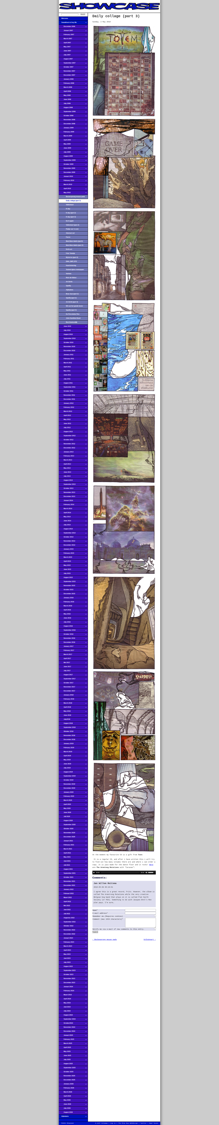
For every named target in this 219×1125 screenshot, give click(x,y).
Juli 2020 (64, 817)
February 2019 (66, 748)
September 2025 (67, 1068)
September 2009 (67, 161)
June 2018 (65, 716)
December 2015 (67, 594)
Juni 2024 (65, 1007)
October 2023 (66, 975)
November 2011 (67, 396)
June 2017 (65, 667)
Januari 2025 (66, 1036)
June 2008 (65, 100)
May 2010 (65, 193)
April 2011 (65, 367)
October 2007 (66, 67)
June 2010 (65, 327)
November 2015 (67, 586)
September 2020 (67, 825)
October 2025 (66, 1072)
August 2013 (66, 481)
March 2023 (65, 947)
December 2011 (67, 400)
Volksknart (70, 205)
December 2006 (67, 27)
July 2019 (65, 768)
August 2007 (66, 59)
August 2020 (66, 821)
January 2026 (66, 1084)
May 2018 (65, 712)
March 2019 (65, 752)
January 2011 (66, 355)
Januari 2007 (66, 31)
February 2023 (66, 942)
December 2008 (67, 124)
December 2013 (67, 497)
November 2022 (67, 930)
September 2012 (67, 436)
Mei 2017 (64, 663)
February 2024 (66, 991)
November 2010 (67, 347)
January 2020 (66, 793)
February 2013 (66, 456)
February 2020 (66, 797)
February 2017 (66, 651)
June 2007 (65, 51)
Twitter (143, 1123)
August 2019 (66, 772)
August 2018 (66, 724)
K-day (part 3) (71, 217)
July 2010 (65, 331)
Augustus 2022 (67, 918)
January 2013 (66, 452)
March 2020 (65, 801)
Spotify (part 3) (71, 310)
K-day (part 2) (71, 213)
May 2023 (65, 955)
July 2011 (64, 379)
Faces (68, 237)
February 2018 (66, 699)
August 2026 (66, 1113)
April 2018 (65, 707)
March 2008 (65, 88)
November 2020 (67, 833)
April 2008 (65, 92)
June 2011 (65, 375)
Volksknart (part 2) (72, 225)
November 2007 (67, 71)
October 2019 (66, 780)
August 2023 (66, 967)
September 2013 (67, 485)
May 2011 (64, 371)
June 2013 (65, 473)
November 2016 (67, 639)
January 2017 (66, 647)
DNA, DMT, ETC (71, 261)
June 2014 (65, 521)
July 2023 (65, 963)
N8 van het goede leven (74, 306)
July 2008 (65, 104)
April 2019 (65, 756)
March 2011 (65, 363)
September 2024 (67, 1019)
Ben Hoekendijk (71, 322)
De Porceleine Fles (72, 314)
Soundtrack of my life (68, 23)
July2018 (64, 720)
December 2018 (67, 740)
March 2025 (65, 1044)
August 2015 (66, 578)
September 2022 (67, 922)
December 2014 (67, 545)
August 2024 (66, 1015)
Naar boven (153, 1123)
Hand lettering (71, 265)
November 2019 (67, 784)
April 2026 (65, 1096)
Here (151, 865)
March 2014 (65, 509)
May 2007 (65, 47)
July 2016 (65, 622)
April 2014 (65, 513)
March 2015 (65, 558)
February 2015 (66, 554)
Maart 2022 (65, 898)
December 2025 (67, 1080)
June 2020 (65, 813)
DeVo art (69, 249)
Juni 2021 (65, 861)
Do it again (70, 221)
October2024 (66, 1023)
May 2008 (65, 96)
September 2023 (67, 971)
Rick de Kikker (71, 278)
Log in (113, 1123)
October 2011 (66, 391)
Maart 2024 (65, 995)
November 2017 (67, 687)
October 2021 (66, 878)
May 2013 (65, 468)
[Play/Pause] (94, 873)
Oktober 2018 (66, 732)
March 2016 (65, 606)
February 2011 (66, 359)
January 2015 (66, 549)
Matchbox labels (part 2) (74, 245)
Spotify (68, 286)
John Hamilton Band (73, 318)
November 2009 (67, 169)
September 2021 (67, 874)
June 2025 (65, 1056)
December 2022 (67, 934)
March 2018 (65, 703)
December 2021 (67, 886)
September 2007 (67, 63)
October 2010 (66, 343)
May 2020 (65, 809)
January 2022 (66, 890)
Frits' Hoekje (70, 253)
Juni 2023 (65, 959)
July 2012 (65, 428)
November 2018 (67, 736)
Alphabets (69, 290)
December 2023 (67, 983)
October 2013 (66, 489)
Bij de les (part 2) (72, 257)
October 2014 (66, 537)
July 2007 (65, 55)
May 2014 (65, 517)
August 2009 (66, 157)
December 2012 (67, 448)
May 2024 (65, 1003)
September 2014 (67, 533)
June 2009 (65, 148)
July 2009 (65, 152)
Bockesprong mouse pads (75, 197)
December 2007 (67, 75)
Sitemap (104, 1123)
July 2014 (65, 525)
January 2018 (66, 695)
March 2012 (65, 412)
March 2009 (65, 136)
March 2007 (65, 39)
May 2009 (65, 144)
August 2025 (66, 1064)
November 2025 (67, 1076)
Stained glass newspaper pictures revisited (75, 270)
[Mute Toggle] (146, 873)
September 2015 (67, 582)
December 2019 (67, 789)
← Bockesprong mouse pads (104, 940)
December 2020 (67, 837)
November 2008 (67, 120)
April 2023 (65, 951)
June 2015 (65, 570)
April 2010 (65, 189)
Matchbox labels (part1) (74, 241)
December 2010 (67, 351)
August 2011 (66, 383)
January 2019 (66, 744)
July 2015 (65, 574)
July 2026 (65, 1109)
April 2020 (65, 805)
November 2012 (67, 444)
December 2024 (67, 1032)
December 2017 (67, 691)
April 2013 (65, 464)
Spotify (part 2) (71, 298)
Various (68, 273)
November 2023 (67, 979)
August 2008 (66, 108)
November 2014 (67, 541)
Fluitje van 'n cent (72, 229)
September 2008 (67, 112)
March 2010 (65, 185)
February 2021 (66, 845)
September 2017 (67, 679)
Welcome (63, 19)
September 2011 (67, 387)
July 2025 (65, 1060)
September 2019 (67, 776)
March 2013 (65, 460)
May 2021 (65, 857)
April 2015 (65, 562)
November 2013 (67, 493)
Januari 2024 (66, 987)
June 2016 (65, 618)
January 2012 (66, 404)
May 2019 (65, 760)
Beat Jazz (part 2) (72, 294)
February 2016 (66, 602)
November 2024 (67, 1028)
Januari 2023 (66, 938)
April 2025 (65, 1048)
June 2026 (65, 1105)
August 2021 (66, 870)
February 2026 (66, 1088)
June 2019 (65, 764)
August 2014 (66, 529)
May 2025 (65, 1052)
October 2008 (66, 116)
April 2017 (65, 659)
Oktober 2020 (66, 829)
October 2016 (66, 635)
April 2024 (65, 999)
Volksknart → (150, 940)
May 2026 (65, 1100)
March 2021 (65, 849)
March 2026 (65, 1092)
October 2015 (66, 590)
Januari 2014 (66, 501)
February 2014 (66, 505)
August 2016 (66, 626)
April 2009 (65, 140)
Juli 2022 (64, 914)
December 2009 (67, 173)
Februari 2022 (66, 894)
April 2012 (65, 416)
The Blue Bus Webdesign (128, 1123)
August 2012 (66, 432)
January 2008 (66, 80)
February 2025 (66, 1040)
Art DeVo (69, 282)
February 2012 (66, 408)
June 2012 (65, 424)
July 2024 (65, 1011)
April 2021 (65, 853)
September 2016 (67, 631)
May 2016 (65, 614)
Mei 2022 (64, 906)
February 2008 (66, 84)
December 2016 (67, 643)
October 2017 (66, 683)
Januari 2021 (66, 841)
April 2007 (65, 43)
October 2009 (66, 165)
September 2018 (67, 728)
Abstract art (70, 233)
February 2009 (66, 132)
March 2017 (65, 655)
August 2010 (66, 335)
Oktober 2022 (66, 926)
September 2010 (67, 339)
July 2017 (65, 671)
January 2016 (66, 598)
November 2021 (67, 882)
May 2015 (65, 566)
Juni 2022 (65, 910)
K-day (68, 209)
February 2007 (66, 35)
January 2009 (66, 128)
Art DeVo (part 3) (72, 302)
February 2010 (66, 181)
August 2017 (66, 675)
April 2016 (65, 610)
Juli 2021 (64, 865)
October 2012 (66, 440)
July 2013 (65, 477)
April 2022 (65, 902)
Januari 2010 (66, 177)
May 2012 (65, 420)
